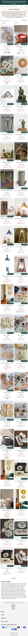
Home (2, 20)
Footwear (3, 596)
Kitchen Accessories (5, 593)
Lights (19, 593)
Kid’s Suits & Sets (23, 596)
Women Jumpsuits (12, 585)
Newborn (4, 597)
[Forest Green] (19, 53)
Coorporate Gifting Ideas (6, 598)
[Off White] (21, 82)
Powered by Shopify (14, 635)
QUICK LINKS (4, 621)
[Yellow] (20, 53)
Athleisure (3, 589)
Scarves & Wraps (11, 594)
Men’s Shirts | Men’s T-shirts (7, 588)
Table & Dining (7, 590)
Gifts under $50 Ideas (21, 597)
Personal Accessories (20, 594)
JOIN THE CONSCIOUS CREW (9, 625)
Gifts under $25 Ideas (11, 597)
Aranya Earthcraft (7, 20)
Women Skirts (5, 585)
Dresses (3, 583)
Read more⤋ (14, 578)
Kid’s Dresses (15, 596)
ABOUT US (4, 618)
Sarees (16, 586)
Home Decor (18, 589)
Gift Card (15, 598)
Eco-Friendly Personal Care (14, 591)
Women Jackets (11, 583)
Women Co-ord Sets (5, 586)
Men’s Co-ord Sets (10, 589)
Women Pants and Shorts (20, 583)
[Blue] (6, 82)
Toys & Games (9, 596)
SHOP (2, 611)
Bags (6, 594)
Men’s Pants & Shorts (18, 588)
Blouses (12, 586)
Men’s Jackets (22, 586)
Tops (6, 583)
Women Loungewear (21, 585)
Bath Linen (23, 591)
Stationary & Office (16, 590)
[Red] (17, 53)
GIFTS (2, 615)
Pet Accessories (14, 593)
